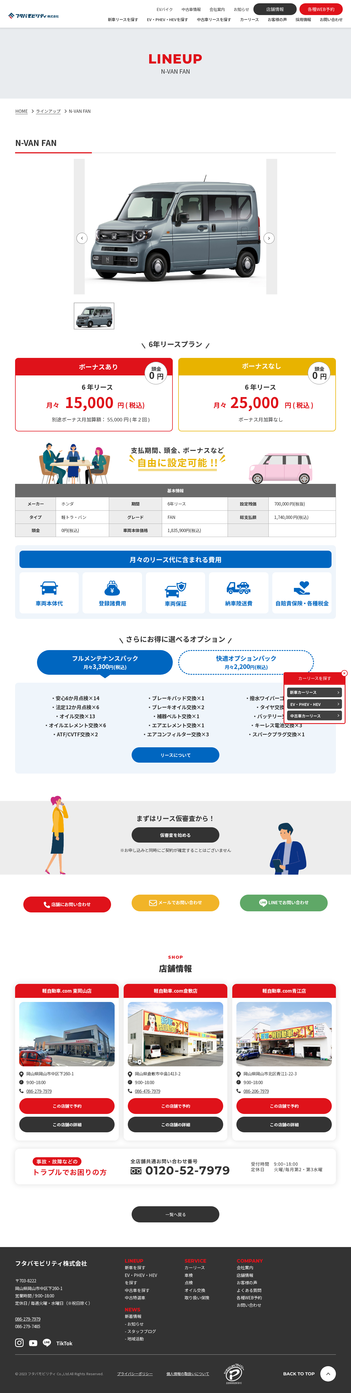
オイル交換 (195, 1290)
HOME (21, 111)
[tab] (105, 662)
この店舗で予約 (67, 1106)
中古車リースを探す (214, 19)
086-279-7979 (39, 1091)
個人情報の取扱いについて (187, 1373)
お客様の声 (277, 19)
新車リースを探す (123, 19)
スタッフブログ (141, 1331)
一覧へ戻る (175, 1214)
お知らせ (241, 9)
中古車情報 (191, 9)
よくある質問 (249, 1290)
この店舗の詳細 (67, 1124)
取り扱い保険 (197, 1297)
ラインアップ (48, 111)
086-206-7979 (256, 1091)
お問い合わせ (331, 19)
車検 (189, 1275)
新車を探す (135, 1267)
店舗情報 (245, 1275)
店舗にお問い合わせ (70, 904)
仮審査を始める (175, 835)
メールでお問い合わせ (179, 902)
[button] (82, 238)
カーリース (249, 19)
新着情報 (133, 1316)
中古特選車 (135, 1297)
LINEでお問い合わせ (288, 902)
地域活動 (135, 1338)
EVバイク (165, 9)
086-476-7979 (147, 1091)
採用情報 (303, 19)
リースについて (175, 755)
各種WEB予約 (249, 1297)
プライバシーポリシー (135, 1373)
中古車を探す (137, 1290)
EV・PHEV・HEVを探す (167, 19)
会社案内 (217, 9)
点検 (189, 1282)
